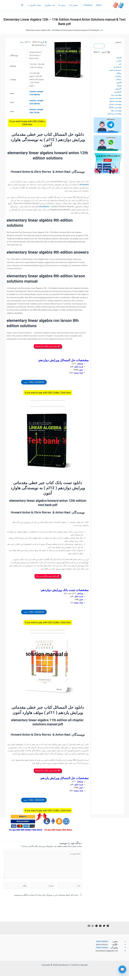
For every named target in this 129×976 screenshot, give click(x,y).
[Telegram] (96, 926)
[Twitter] (104, 926)
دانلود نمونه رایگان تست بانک (46, 576)
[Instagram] (100, 926)
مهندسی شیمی (115, 98)
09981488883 (102, 941)
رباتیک (119, 73)
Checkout (88, 5)
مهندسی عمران (115, 104)
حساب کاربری (35, 5)
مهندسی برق (116, 95)
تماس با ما (73, 5)
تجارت (118, 61)
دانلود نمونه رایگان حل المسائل (46, 346)
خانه (101, 30)
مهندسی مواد (116, 110)
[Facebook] (108, 926)
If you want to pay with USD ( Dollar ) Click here (27, 123)
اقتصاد (118, 57)
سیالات (118, 79)
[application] (82, 5)
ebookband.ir (44, 206)
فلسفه (118, 82)
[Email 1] (89, 926)
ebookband (84, 184)
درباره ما (62, 5)
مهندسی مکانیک (115, 107)
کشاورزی (117, 92)
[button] (22, 5)
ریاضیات (118, 76)
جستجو (118, 42)
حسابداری (117, 67)
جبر (120, 64)
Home (98, 5)
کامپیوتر (118, 88)
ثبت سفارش (50, 5)
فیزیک (119, 85)
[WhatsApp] (93, 926)
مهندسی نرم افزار (114, 113)
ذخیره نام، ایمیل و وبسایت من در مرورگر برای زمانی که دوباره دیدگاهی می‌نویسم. (46, 895)
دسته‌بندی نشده (115, 70)
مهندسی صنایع (115, 101)
